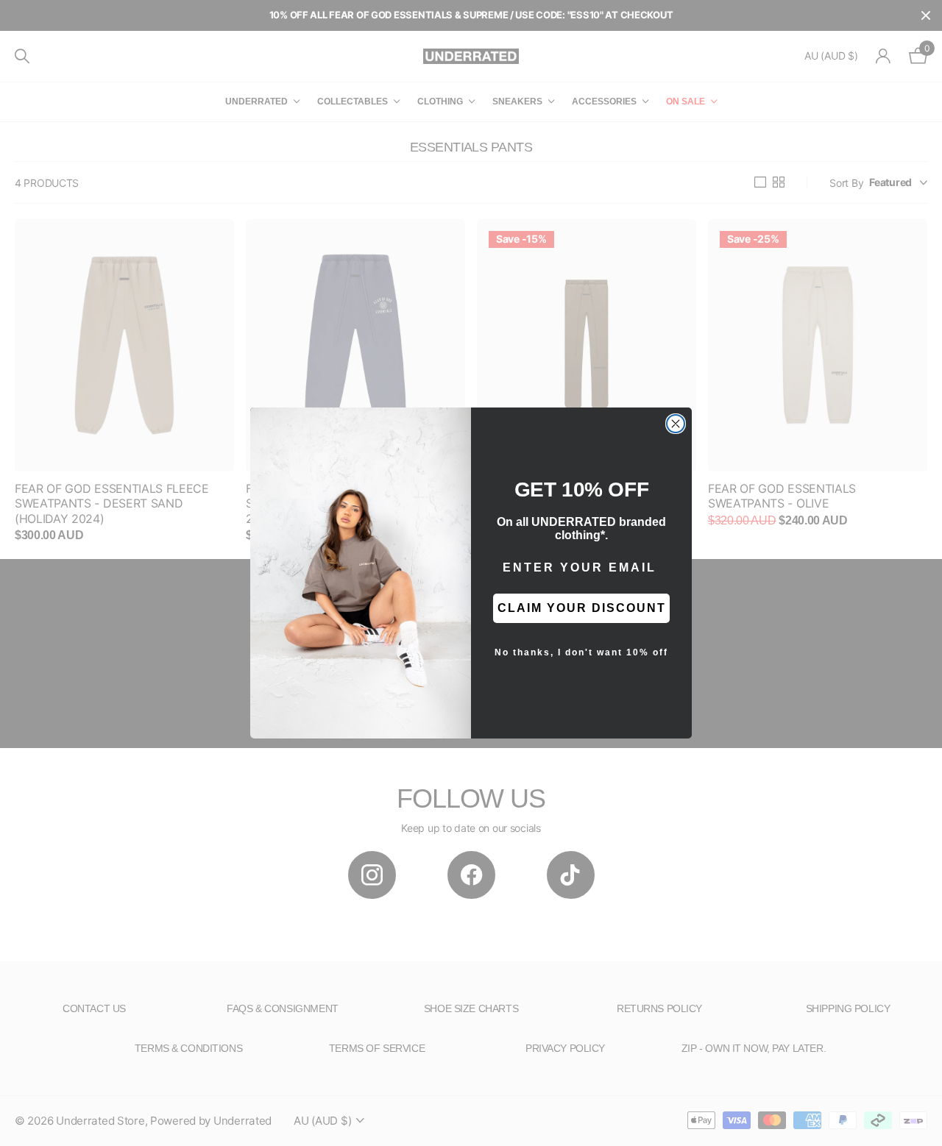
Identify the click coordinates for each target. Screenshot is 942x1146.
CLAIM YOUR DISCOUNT (581, 608)
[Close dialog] (675, 424)
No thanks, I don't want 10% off (581, 652)
